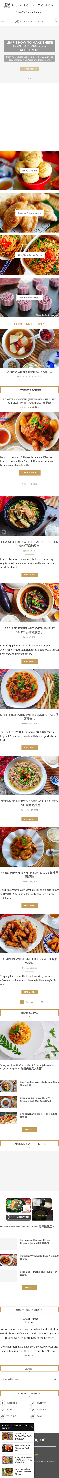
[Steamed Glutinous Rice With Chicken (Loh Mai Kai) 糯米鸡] (8, 1102)
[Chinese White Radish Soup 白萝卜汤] (29, 348)
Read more (29, 575)
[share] (26, 1201)
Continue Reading (29, 472)
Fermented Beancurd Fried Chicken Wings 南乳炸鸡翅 (35, 1241)
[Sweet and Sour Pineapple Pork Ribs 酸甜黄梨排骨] (7, 1448)
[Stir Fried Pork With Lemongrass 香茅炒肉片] (29, 689)
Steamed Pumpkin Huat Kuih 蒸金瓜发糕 (38, 1273)
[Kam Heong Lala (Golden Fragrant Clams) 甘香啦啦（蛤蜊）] (7, 1472)
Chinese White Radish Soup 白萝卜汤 (29, 372)
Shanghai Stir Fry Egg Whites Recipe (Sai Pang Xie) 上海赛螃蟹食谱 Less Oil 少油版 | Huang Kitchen (18, 1202)
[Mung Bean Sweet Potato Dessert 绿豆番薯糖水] (7, 1460)
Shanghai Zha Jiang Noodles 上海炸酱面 (38, 1115)
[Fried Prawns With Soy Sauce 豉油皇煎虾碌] (29, 847)
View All (28, 1129)
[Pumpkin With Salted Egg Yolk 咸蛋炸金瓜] (29, 933)
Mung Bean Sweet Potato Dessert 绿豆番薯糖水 (23, 1460)
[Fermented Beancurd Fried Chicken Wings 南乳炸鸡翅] (8, 1244)
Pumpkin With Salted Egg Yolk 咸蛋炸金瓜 (39, 1257)
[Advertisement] (29, 117)
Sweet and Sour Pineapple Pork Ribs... (22, 1448)
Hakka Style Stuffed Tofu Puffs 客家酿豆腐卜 (27, 1226)
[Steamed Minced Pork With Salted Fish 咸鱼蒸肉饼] (29, 775)
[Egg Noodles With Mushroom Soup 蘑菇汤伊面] (8, 1086)
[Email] (42, 1440)
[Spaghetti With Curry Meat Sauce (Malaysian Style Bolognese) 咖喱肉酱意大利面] (29, 1040)
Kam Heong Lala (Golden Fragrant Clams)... (23, 1471)
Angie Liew (34, 407)
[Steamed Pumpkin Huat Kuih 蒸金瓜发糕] (8, 1276)
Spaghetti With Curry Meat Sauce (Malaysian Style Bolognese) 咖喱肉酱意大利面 (27, 1067)
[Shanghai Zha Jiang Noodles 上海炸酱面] (8, 1118)
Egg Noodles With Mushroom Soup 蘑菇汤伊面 (39, 1083)
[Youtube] (36, 1440)
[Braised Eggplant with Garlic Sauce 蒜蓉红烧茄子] (29, 602)
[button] (3, 54)
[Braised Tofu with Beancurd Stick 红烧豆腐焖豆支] (29, 516)
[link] (10, 1202)
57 (42, 1002)
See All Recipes (29, 67)
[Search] (56, 21)
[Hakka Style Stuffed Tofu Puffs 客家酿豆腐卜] (29, 1171)
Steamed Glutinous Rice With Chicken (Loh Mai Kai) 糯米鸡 (36, 1099)
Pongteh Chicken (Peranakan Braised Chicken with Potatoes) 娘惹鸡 (29, 401)
